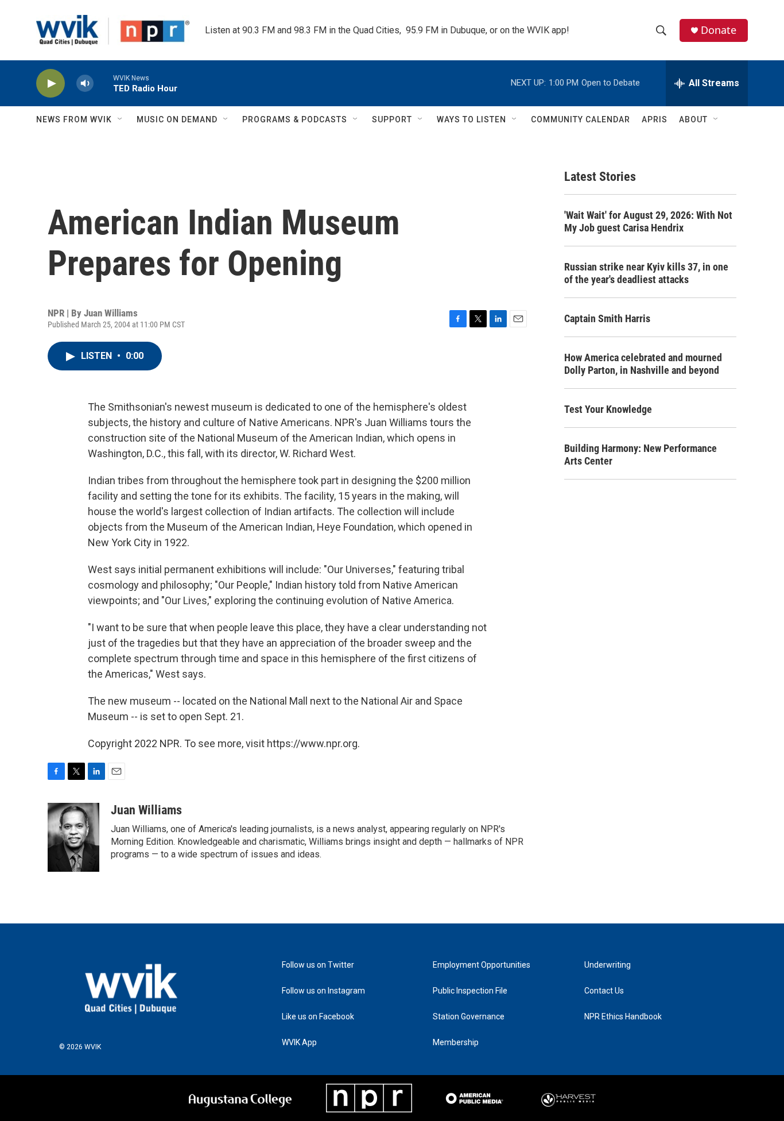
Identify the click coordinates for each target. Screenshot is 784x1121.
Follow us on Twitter (318, 965)
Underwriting (607, 965)
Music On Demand (177, 119)
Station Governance (468, 1016)
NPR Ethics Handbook (623, 1016)
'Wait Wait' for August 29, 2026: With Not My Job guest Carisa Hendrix (648, 221)
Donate (718, 30)
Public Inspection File (470, 991)
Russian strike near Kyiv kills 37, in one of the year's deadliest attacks (646, 273)
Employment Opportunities (481, 965)
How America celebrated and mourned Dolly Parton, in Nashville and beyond (643, 363)
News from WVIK (74, 119)
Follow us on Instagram (323, 991)
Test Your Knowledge (608, 409)
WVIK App (299, 1042)
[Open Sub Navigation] (120, 119)
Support (392, 119)
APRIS (654, 119)
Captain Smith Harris (607, 318)
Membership (456, 1042)
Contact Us (604, 991)
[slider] (103, 83)
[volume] (85, 83)
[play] (50, 83)
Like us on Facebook (318, 1016)
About (693, 119)
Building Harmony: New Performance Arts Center (640, 454)
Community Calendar (580, 119)
